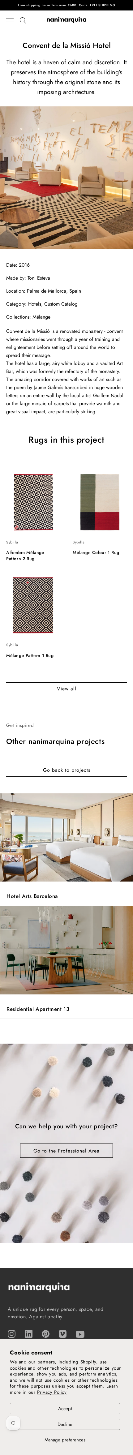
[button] (13, 20)
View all (66, 688)
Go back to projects (66, 770)
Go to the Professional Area (66, 1150)
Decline (65, 1424)
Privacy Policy (51, 1392)
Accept (65, 1408)
